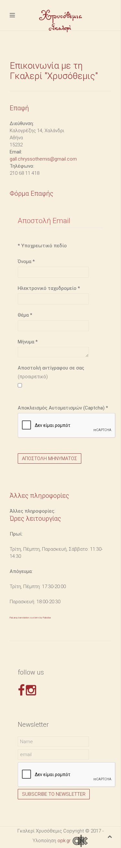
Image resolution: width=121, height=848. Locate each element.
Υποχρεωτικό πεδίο (42, 246)
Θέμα (25, 315)
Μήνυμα (28, 342)
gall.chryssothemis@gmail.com (43, 159)
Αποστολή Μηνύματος (49, 458)
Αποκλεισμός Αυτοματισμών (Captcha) (63, 408)
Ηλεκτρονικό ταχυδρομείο (49, 288)
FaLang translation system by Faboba (30, 617)
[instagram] (31, 690)
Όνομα (26, 261)
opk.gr (64, 840)
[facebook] (21, 690)
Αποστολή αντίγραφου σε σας (51, 368)
